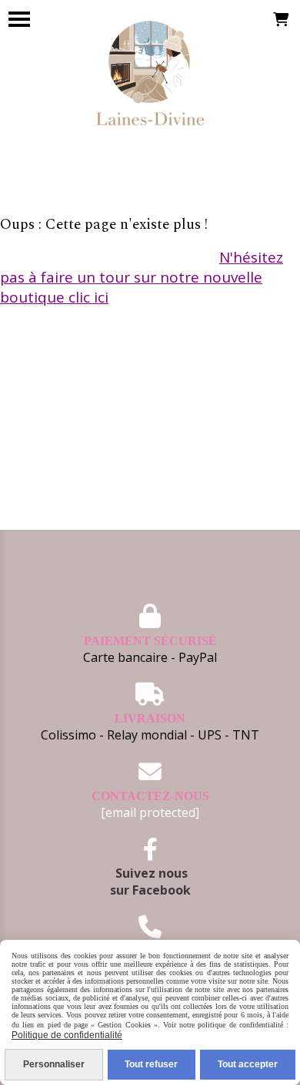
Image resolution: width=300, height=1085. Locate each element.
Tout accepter (248, 1064)
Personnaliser (54, 1064)
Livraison (150, 718)
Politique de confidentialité (67, 1035)
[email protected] (150, 812)
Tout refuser (151, 1064)
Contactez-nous (150, 795)
